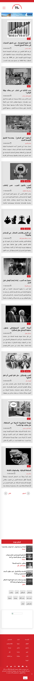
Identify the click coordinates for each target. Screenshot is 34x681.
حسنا (25, 678)
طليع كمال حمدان (26, 96)
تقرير (27, 652)
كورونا (27, 660)
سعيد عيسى (28, 48)
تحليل (23, 584)
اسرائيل (23, 592)
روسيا (15, 598)
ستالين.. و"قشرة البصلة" (19, 563)
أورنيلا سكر (28, 381)
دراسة (23, 559)
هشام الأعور (28, 143)
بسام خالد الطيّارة (27, 190)
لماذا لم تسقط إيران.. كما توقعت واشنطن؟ (14, 546)
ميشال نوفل (28, 333)
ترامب (11, 592)
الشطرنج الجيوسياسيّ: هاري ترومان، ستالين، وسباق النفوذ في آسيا (16, 555)
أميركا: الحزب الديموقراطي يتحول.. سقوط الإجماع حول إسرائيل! (17, 328)
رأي (28, 39)
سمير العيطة (28, 286)
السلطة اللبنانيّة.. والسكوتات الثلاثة (19, 470)
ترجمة (23, 549)
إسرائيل (29, 592)
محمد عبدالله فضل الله (25, 238)
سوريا (9, 598)
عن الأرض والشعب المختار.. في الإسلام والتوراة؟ (17, 233)
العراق (27, 643)
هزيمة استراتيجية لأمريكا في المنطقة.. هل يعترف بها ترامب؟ (17, 423)
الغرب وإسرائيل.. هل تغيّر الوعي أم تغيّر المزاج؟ (17, 376)
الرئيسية (27, 639)
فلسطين (29, 603)
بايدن (16, 592)
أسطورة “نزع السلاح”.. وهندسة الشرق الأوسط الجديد (17, 138)
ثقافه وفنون (10, 643)
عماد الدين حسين (27, 428)
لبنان (23, 603)
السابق (24, 493)
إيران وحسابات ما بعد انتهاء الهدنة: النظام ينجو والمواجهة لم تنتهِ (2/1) (14, 580)
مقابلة (18, 656)
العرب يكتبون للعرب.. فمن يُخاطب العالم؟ (17, 186)
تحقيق (27, 648)
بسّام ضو (29, 473)
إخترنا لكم (27, 181)
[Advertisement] (17, 510)
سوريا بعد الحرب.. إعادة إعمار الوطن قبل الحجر (17, 281)
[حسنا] (32, 674)
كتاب (27, 656)
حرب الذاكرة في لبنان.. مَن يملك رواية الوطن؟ (17, 91)
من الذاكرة (9, 656)
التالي (9, 493)
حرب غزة (29, 598)
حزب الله (22, 598)
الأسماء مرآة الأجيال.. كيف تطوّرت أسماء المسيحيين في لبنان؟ (14, 572)
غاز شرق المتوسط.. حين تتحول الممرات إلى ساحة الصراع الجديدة (17, 43)
